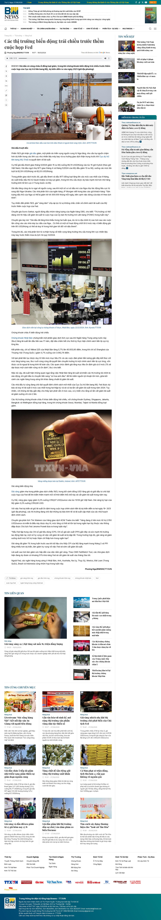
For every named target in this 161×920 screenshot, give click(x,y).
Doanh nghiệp (33, 857)
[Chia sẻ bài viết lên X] (6, 71)
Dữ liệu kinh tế (143, 861)
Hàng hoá (28, 36)
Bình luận (7, 864)
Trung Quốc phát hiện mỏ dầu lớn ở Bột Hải (101, 599)
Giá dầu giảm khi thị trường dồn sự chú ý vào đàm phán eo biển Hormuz (57, 827)
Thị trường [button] (64, 28)
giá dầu (33, 153)
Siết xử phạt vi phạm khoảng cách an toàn (145, 60)
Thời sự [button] (13, 28)
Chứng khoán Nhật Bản (22, 338)
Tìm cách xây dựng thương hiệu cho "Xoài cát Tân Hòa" (94, 825)
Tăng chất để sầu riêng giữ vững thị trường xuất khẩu (56, 772)
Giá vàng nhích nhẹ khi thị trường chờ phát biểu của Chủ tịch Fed (95, 720)
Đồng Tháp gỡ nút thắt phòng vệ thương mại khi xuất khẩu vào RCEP (54, 11)
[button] (150, 28)
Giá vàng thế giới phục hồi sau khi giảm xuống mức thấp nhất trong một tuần (101, 631)
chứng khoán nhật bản (83, 578)
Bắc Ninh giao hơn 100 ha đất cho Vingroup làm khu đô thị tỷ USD (136, 177)
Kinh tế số (98, 857)
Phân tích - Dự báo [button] (110, 28)
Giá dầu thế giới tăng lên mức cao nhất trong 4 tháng (101, 615)
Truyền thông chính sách (13, 861)
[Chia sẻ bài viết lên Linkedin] (6, 81)
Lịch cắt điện (120, 873)
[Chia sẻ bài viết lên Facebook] (6, 66)
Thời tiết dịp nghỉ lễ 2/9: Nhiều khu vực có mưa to (147, 76)
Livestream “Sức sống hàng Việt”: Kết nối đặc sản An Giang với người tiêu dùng (18, 720)
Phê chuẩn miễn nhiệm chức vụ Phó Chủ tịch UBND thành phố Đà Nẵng (55, 17)
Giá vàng (15, 491)
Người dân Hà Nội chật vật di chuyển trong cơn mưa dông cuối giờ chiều (146, 92)
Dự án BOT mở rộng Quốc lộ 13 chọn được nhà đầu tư (145, 105)
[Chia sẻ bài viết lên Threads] (6, 76)
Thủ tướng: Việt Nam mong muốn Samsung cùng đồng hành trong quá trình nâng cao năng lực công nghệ (69, 19)
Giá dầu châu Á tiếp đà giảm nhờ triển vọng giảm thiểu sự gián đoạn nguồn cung (19, 773)
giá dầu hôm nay (44, 578)
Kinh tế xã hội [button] (92, 28)
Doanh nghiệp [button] (26, 28)
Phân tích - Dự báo (146, 857)
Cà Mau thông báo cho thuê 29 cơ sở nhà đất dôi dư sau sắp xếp (53, 14)
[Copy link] (6, 90)
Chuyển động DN (33, 861)
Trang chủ (8, 36)
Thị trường (18, 36)
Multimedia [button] (127, 28)
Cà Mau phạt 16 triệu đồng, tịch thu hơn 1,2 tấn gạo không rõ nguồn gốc (94, 773)
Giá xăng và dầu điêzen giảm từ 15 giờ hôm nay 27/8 (19, 825)
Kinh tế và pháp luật (123, 861)
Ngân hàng (53, 867)
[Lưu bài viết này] (6, 100)
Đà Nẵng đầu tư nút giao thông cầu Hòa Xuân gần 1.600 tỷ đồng (137, 151)
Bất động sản (76, 867)
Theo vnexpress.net (129, 173)
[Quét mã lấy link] (6, 95)
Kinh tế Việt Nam (10, 867)
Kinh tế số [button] (78, 28)
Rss (151, 2)
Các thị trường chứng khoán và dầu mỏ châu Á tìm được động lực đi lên (101, 645)
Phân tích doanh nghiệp (36, 867)
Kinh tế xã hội (121, 857)
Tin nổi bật (126, 36)
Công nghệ (97, 864)
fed (97, 578)
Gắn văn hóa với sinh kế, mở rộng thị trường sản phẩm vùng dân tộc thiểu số (56, 720)
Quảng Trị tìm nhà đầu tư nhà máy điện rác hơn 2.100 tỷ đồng (137, 126)
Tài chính (52, 863)
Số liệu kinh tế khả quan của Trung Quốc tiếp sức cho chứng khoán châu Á (101, 660)
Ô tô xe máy (98, 861)
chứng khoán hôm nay (62, 578)
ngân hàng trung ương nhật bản (31, 583)
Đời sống (118, 864)
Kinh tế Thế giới (10, 871)
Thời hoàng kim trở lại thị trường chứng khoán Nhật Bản (101, 673)
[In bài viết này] (6, 105)
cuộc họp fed (11, 583)
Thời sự (7, 857)
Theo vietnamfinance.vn (131, 122)
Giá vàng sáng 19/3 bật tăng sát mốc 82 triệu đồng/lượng (33, 643)
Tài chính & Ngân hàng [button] (46, 28)
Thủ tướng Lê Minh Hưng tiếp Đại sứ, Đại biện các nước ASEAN (52, 22)
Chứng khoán (76, 861)
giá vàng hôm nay (26, 578)
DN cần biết (31, 864)
